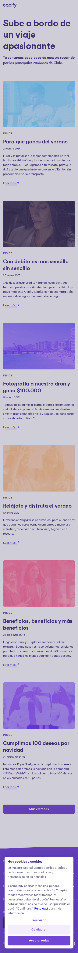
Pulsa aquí (41, 908)
